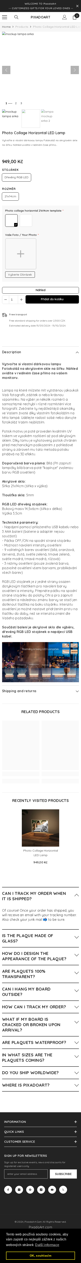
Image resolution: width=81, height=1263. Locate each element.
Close (77, 6)
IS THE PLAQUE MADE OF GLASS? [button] (27, 938)
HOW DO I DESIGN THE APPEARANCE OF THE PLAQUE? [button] (34, 956)
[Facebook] (8, 1190)
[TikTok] (41, 1190)
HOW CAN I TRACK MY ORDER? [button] (34, 1006)
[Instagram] (19, 1190)
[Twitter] (63, 1190)
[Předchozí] (6, 70)
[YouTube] (52, 1190)
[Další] (75, 70)
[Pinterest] (30, 1190)
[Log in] (64, 17)
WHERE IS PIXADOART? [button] (26, 1085)
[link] (20, 774)
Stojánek (10, 170)
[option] (40, 838)
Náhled (40, 290)
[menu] (4, 17)
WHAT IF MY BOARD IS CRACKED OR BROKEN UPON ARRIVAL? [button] (31, 1025)
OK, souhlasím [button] (40, 1255)
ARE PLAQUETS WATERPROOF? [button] (34, 1042)
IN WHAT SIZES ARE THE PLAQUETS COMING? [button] (27, 1057)
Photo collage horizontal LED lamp (40, 853)
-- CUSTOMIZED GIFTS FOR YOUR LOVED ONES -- (41, 8)
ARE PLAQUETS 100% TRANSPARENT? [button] (23, 974)
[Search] (16, 17)
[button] (40, 896)
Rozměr (9, 189)
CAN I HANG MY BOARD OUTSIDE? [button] (26, 991)
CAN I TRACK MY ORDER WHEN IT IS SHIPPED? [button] (34, 896)
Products (21, 27)
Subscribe (63, 1174)
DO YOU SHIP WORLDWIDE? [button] (30, 1072)
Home (6, 27)
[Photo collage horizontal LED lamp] (40, 828)
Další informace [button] (47, 1245)
